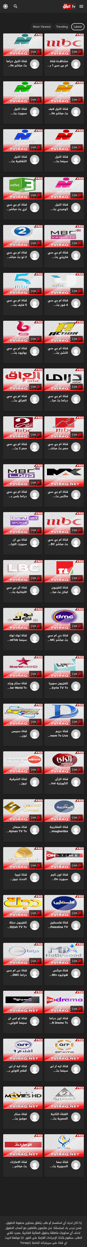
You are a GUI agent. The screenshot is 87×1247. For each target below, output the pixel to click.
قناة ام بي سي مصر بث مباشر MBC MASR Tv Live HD (58, 450)
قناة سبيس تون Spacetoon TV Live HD (17, 738)
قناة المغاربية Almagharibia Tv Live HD (59, 831)
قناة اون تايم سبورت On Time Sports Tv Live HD (59, 881)
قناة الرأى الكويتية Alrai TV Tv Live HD (58, 783)
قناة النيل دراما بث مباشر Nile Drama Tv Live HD (16, 68)
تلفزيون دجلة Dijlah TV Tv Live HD (18, 927)
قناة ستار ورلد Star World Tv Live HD (17, 688)
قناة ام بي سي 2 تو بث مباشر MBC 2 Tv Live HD (17, 259)
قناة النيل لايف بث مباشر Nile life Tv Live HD (58, 113)
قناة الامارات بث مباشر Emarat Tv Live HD (16, 1168)
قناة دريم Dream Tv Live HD (58, 736)
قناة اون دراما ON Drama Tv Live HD (58, 1023)
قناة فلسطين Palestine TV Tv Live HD (59, 927)
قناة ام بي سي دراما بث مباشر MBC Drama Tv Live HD (58, 403)
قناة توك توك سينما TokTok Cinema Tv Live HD (17, 642)
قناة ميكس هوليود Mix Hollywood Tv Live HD (58, 977)
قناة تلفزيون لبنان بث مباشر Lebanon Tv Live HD (58, 594)
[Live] (74, 64)
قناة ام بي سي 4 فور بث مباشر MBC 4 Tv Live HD (58, 307)
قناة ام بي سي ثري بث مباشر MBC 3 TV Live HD (17, 211)
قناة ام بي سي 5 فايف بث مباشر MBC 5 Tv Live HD (17, 307)
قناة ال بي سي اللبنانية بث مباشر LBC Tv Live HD (16, 594)
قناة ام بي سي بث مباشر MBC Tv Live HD (58, 544)
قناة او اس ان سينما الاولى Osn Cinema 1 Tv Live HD (17, 1025)
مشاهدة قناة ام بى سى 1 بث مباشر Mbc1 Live (58, 68)
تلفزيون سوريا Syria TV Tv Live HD (58, 688)
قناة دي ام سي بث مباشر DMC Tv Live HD (58, 640)
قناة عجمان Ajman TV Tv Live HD (18, 831)
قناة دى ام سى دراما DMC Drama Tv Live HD (16, 977)
